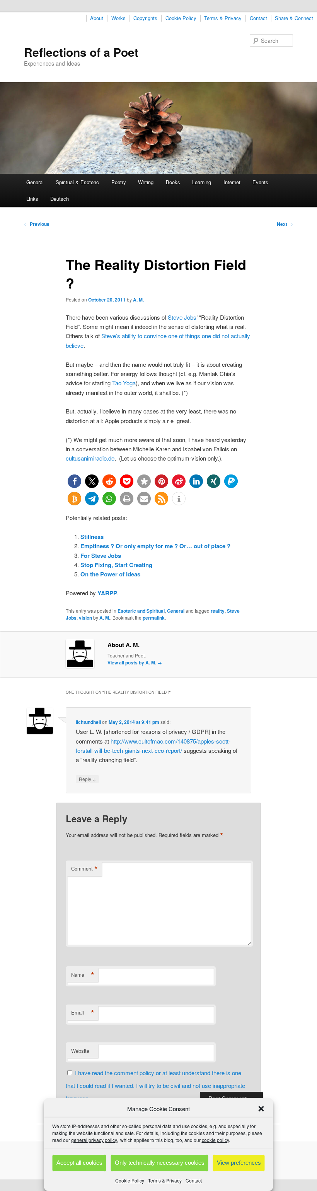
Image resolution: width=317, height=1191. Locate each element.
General (35, 182)
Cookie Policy (129, 1180)
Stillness (92, 536)
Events (260, 182)
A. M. (138, 299)
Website (80, 1050)
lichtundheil (88, 721)
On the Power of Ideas (110, 574)
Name (82, 975)
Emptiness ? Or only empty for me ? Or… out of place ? (155, 546)
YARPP (107, 593)
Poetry (118, 182)
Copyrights (145, 18)
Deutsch (59, 198)
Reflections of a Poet (81, 52)
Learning (201, 182)
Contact (194, 1180)
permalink (154, 617)
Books (173, 182)
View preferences (239, 1162)
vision (85, 617)
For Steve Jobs (100, 555)
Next (285, 223)
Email (82, 1012)
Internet (231, 182)
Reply (87, 778)
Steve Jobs (182, 317)
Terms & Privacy (165, 1180)
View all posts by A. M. (134, 662)
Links (32, 198)
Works (118, 18)
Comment (84, 868)
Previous (36, 223)
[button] (261, 1109)
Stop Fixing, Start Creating (116, 565)
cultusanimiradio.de (90, 458)
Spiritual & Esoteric (77, 182)
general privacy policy (94, 1140)
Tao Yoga (124, 383)
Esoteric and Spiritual (141, 610)
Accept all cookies (79, 1162)
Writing (145, 182)
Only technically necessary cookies (160, 1162)
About (96, 18)
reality (218, 610)
